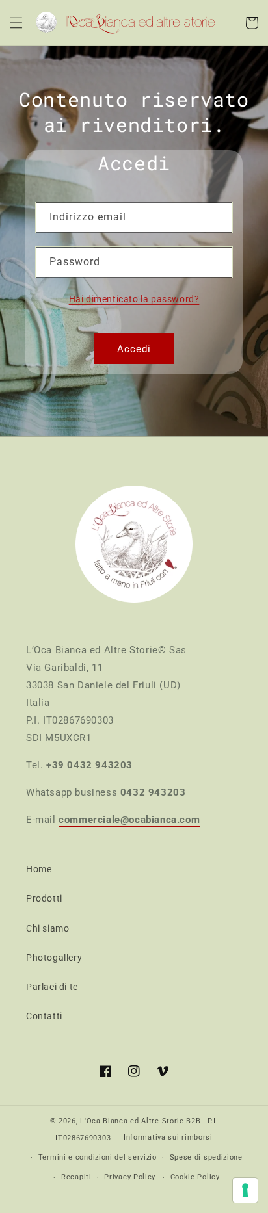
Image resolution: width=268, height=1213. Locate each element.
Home (38, 869)
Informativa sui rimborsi (168, 1137)
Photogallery (54, 957)
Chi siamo (47, 928)
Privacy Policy (129, 1177)
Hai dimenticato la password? (134, 299)
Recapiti (76, 1177)
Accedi (134, 349)
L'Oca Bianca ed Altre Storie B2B (140, 1121)
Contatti (44, 1016)
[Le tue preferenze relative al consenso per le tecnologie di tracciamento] (245, 1190)
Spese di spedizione (206, 1157)
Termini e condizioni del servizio (97, 1157)
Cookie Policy (195, 1177)
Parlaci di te (52, 987)
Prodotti (44, 898)
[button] (16, 22)
